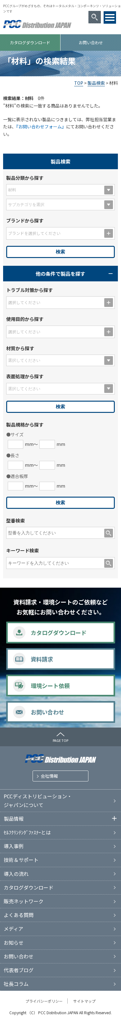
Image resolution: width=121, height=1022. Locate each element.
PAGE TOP (60, 740)
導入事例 (14, 846)
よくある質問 (19, 915)
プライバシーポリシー (44, 1001)
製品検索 (96, 83)
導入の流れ (16, 873)
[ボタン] (109, 17)
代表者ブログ (19, 970)
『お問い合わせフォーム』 (41, 126)
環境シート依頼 (50, 685)
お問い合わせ (91, 42)
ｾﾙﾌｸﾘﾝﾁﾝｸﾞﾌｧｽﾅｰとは (27, 832)
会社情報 (49, 776)
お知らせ (14, 942)
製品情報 (14, 818)
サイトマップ (84, 1001)
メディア (13, 928)
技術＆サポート (21, 859)
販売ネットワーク (23, 901)
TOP (78, 83)
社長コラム (16, 983)
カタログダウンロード (30, 42)
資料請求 (42, 659)
